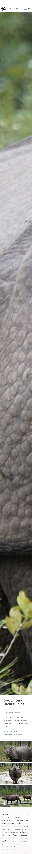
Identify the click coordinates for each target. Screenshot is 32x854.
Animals (12, 731)
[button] (25, 9)
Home (6, 731)
